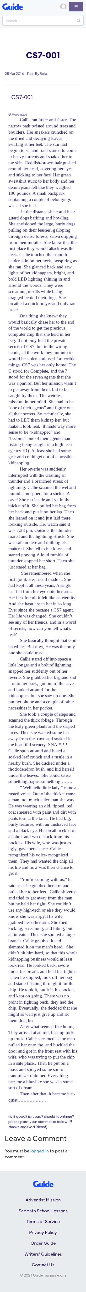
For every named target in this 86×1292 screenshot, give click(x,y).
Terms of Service (43, 1221)
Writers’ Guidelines (43, 1254)
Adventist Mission (43, 1199)
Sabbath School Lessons (43, 1210)
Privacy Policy (43, 1232)
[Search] (78, 20)
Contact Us (43, 1264)
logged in (39, 1150)
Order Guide (43, 1243)
